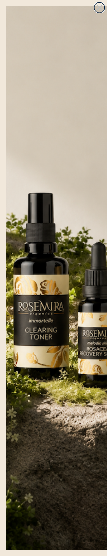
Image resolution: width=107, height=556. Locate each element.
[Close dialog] (99, 7)
